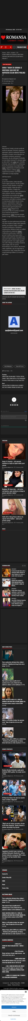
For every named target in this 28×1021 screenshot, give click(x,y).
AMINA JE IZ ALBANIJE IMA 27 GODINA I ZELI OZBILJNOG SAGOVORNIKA (14, 976)
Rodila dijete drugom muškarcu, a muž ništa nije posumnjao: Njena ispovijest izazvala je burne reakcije (6, 582)
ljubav (21, 195)
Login (25, 411)
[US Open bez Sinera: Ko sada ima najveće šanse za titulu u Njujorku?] (14, 788)
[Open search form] (10, 47)
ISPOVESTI (14, 569)
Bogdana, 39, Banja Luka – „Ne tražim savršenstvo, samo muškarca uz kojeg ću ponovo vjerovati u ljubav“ (13, 491)
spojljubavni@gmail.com (10, 79)
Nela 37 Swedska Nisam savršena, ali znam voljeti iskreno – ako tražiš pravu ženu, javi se (13, 953)
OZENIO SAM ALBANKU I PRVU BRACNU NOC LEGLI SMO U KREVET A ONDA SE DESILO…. (6, 572)
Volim (3, 168)
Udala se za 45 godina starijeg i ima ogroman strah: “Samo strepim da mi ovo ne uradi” (13, 721)
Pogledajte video (21, 47)
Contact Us (5, 874)
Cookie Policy (13, 1019)
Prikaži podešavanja (14, 1015)
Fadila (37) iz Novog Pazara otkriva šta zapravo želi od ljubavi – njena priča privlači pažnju (12, 519)
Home (3, 884)
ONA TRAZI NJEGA (7, 64)
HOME (3, 881)
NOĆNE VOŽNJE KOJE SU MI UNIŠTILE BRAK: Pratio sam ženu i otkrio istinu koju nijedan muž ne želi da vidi (13, 960)
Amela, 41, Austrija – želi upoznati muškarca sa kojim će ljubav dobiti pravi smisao (13, 463)
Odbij (14, 1011)
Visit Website (8, 366)
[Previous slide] (23, 566)
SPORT (5, 819)
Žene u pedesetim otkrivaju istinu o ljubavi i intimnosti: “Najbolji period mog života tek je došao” (13, 664)
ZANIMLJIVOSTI (7, 766)
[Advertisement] (14, 14)
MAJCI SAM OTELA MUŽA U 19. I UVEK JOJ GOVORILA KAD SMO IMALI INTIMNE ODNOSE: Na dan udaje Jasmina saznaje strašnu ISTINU (13, 701)
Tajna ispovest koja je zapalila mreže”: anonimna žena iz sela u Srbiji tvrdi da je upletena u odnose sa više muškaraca (12, 683)
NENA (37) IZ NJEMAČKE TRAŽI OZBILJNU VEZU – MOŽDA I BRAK (13, 946)
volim (14, 162)
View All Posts (20, 366)
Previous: (13, 377)
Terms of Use (5, 888)
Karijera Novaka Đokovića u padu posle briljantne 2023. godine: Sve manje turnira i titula (13, 772)
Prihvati (14, 1007)
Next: (13, 385)
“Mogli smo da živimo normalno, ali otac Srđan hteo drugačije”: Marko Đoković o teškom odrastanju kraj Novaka (13, 825)
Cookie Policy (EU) (6, 877)
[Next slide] (25, 566)
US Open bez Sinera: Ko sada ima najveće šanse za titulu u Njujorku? (13, 799)
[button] (26, 992)
